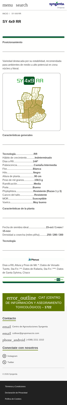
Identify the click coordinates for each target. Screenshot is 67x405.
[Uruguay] (57, 3)
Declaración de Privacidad (16, 393)
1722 (48, 307)
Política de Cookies (13, 399)
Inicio (5, 14)
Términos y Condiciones (15, 386)
